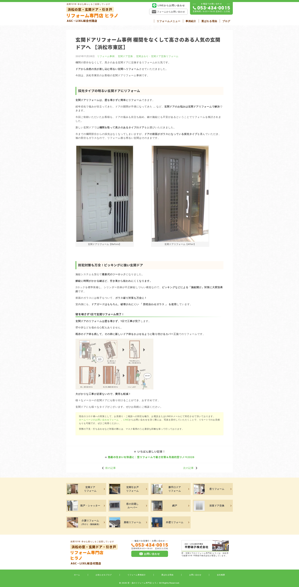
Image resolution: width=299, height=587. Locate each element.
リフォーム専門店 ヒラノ (92, 15)
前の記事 (110, 467)
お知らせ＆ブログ (104, 575)
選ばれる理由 (209, 21)
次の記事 (188, 467)
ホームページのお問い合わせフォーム (99, 419)
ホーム (77, 575)
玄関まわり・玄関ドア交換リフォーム (157, 56)
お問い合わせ (195, 575)
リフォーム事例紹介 (137, 575)
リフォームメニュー (168, 21)
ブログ (226, 21)
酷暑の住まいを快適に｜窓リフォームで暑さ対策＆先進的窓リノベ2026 (151, 457)
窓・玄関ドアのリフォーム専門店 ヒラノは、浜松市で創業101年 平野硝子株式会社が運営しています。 (205, 554)
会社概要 (221, 575)
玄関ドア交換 (125, 56)
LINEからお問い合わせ (171, 5)
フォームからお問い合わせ (171, 11)
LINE (126, 419)
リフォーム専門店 (93, 554)
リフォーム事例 (106, 56)
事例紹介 (191, 21)
